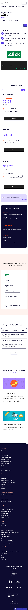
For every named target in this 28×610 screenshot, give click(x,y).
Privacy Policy (4, 538)
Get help (14, 353)
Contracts (3, 528)
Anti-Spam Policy (5, 536)
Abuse (2, 523)
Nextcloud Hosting (5, 459)
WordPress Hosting (6, 457)
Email (2, 465)
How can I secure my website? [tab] (13, 340)
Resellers (3, 478)
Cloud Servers (4, 515)
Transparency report (6, 543)
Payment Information (6, 534)
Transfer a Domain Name (7, 509)
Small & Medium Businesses (7, 480)
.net (12, 65)
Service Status (5, 497)
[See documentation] (9, 213)
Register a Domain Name (7, 507)
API (2, 486)
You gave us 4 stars (14, 589)
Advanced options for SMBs (8, 482)
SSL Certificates (5, 468)
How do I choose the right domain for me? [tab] (14, 335)
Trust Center (4, 553)
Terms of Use (4, 525)
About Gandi (4, 548)
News (2, 557)
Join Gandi (4, 559)
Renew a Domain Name (6, 511)
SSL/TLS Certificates (6, 517)
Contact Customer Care (7, 494)
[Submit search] (25, 25)
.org (4, 65)
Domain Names (11, 6)
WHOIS (3, 488)
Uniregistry (7, 282)
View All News (14, 373)
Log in (24, 3)
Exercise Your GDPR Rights (7, 540)
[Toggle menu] (2, 2)
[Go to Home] (8, 3)
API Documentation (6, 501)
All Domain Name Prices (7, 453)
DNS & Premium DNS (6, 470)
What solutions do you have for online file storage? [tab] (13, 345)
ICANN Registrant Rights (7, 530)
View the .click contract (11, 296)
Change (24, 199)
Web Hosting (4, 455)
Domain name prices (20, 6)
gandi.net (4, 6)
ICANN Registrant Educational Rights (10, 532)
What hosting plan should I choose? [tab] (14, 330)
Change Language (14, 603)
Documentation (5, 499)
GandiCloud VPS (5, 463)
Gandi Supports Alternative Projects (10, 551)
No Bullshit (3, 555)
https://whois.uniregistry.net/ (12, 292)
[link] (7, 588)
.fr (8, 65)
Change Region (13, 601)
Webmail (3, 484)
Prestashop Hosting (6, 461)
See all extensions (20, 68)
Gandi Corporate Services (7, 476)
